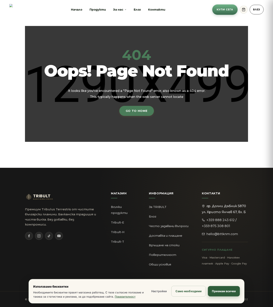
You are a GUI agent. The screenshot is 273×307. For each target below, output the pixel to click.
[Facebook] (29, 236)
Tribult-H (118, 232)
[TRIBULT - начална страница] (43, 197)
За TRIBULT (157, 207)
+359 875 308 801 (216, 226)
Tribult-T (117, 241)
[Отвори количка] (244, 10)
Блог (137, 9)
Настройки (159, 291)
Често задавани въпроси (168, 226)
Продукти (98, 9)
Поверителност (162, 255)
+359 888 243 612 (220, 220)
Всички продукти (119, 210)
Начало (76, 9)
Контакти (156, 9)
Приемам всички (224, 291)
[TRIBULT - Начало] (16, 9)
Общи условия (160, 264)
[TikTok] (49, 236)
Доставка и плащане (165, 235)
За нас (118, 9)
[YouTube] (59, 236)
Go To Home (136, 111)
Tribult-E (117, 222)
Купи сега (225, 9)
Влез (256, 9)
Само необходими (188, 291)
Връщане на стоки (164, 245)
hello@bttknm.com (222, 234)
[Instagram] (39, 236)
